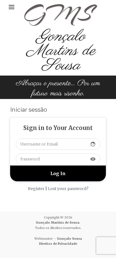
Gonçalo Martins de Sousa (60, 51)
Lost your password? (68, 188)
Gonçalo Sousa (69, 239)
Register (36, 188)
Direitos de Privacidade (58, 244)
